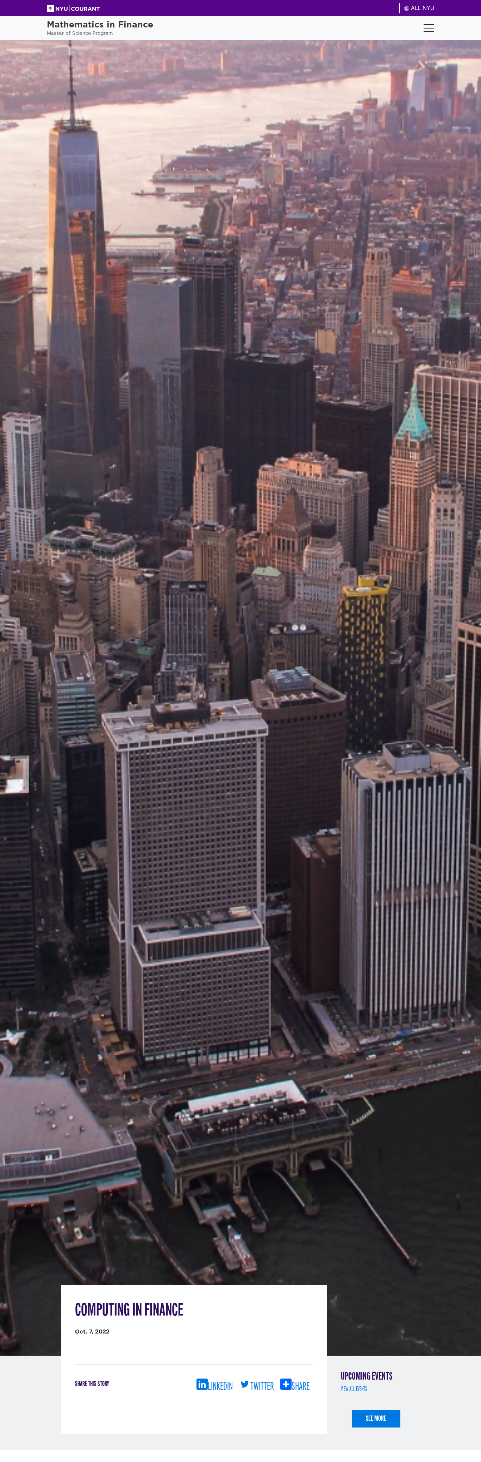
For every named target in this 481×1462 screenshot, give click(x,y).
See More (376, 1418)
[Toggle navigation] (429, 28)
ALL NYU (421, 8)
